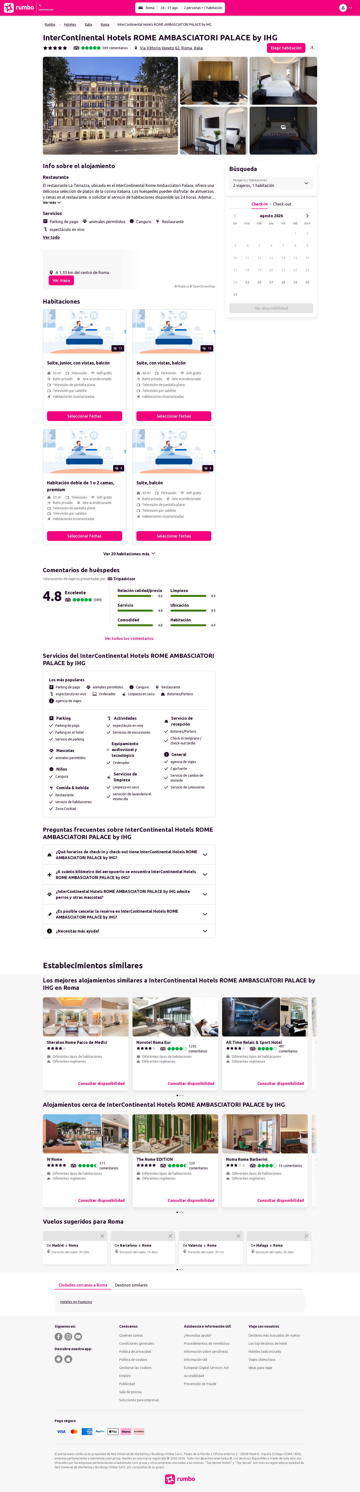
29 (295, 282)
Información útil (195, 1360)
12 (259, 258)
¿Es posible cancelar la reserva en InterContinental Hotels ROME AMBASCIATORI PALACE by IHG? (117, 914)
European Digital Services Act (206, 1368)
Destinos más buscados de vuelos (274, 1335)
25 (247, 282)
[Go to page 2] (180, 1095)
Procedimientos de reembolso (206, 1343)
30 (307, 282)
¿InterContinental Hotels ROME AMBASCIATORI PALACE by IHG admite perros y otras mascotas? (123, 894)
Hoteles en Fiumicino (76, 1302)
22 (295, 270)
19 (259, 270)
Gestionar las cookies (135, 1368)
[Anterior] (235, 215)
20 (271, 270)
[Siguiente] (307, 215)
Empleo (125, 1376)
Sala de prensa (130, 1392)
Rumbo (50, 24)
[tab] (83, 1285)
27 (271, 282)
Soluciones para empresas (139, 1400)
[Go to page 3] (182, 1095)
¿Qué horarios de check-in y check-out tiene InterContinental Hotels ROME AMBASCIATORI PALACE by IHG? (126, 855)
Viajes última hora (262, 1360)
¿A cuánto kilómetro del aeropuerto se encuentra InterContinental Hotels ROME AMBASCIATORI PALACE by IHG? (126, 874)
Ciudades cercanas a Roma (83, 1285)
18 (247, 270)
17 (235, 270)
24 (235, 282)
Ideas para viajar (261, 1368)
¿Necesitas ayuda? (198, 1335)
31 (235, 294)
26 (259, 282)
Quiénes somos (131, 1335)
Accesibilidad (194, 1376)
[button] (110, 106)
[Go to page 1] (177, 1095)
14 (283, 258)
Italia (88, 24)
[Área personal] (346, 8)
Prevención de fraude (200, 1384)
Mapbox (183, 286)
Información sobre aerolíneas (206, 1352)
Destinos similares (131, 1285)
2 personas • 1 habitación (203, 8)
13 (271, 258)
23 (307, 270)
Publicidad (127, 1384)
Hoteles (70, 24)
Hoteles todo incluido (265, 1352)
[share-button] (312, 48)
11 (247, 258)
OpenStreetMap (204, 286)
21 (283, 270)
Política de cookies (133, 1360)
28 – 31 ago (169, 8)
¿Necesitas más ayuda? (77, 931)
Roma (150, 8)
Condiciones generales (136, 1343)
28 (283, 282)
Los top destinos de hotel (268, 1343)
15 (295, 258)
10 (235, 258)
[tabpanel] (180, 1302)
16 (307, 258)
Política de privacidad (135, 1352)
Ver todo (51, 237)
